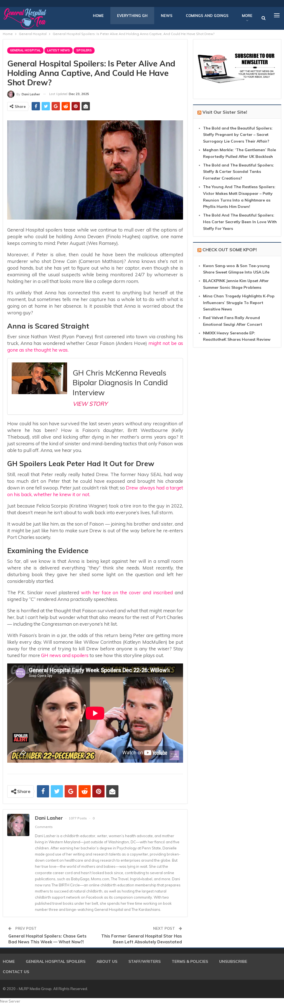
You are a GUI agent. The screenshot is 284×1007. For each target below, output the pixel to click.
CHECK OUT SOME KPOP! (229, 249)
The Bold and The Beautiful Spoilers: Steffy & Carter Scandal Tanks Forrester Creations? (238, 172)
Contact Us (16, 971)
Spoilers (84, 50)
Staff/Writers (144, 961)
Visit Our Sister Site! (224, 112)
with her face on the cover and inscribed (127, 592)
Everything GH (132, 15)
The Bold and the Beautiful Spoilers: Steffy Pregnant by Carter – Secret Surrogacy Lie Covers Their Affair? (238, 135)
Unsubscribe (233, 961)
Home (98, 15)
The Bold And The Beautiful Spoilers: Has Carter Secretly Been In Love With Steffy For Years (240, 222)
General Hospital (25, 50)
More (247, 15)
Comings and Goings (207, 15)
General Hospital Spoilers (55, 961)
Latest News (58, 50)
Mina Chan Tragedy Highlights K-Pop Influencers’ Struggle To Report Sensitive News (239, 303)
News (167, 15)
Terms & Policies (190, 961)
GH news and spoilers (64, 655)
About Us (107, 961)
